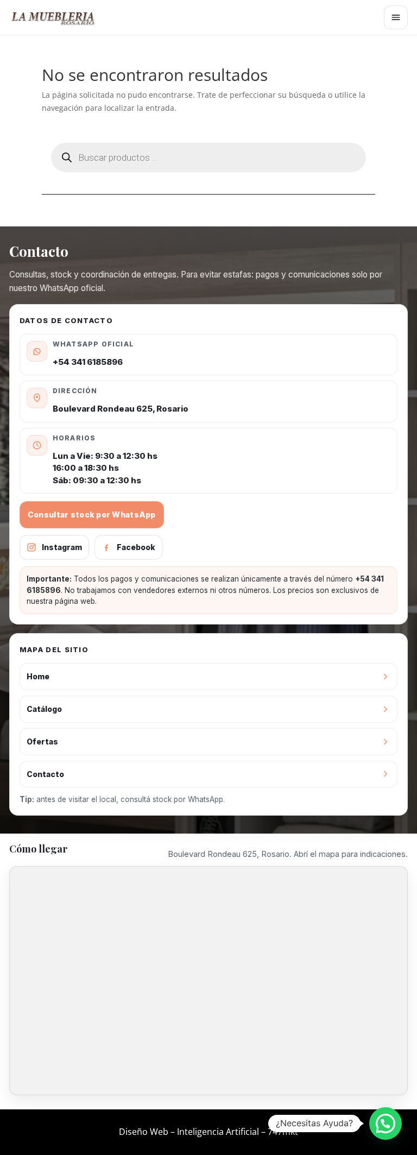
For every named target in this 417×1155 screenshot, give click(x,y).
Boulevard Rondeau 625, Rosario (120, 408)
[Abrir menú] (396, 17)
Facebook (136, 547)
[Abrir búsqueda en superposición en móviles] (208, 157)
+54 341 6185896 (88, 362)
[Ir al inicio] (58, 17)
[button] (385, 1123)
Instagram (62, 547)
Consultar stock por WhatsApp (92, 514)
